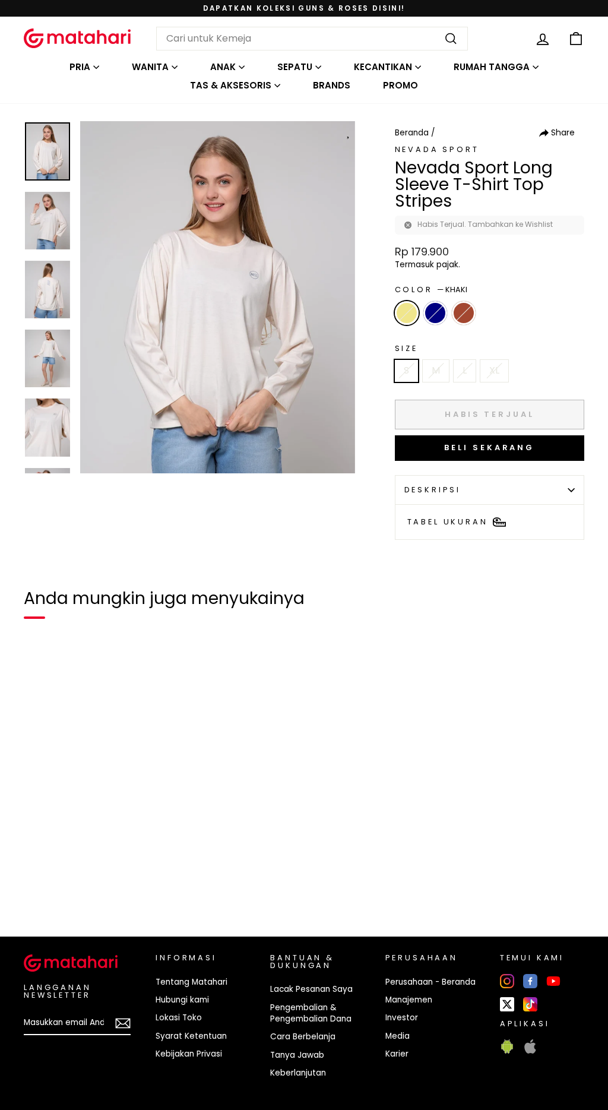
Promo (400, 85)
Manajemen (408, 999)
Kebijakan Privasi (189, 1054)
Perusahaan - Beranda (430, 982)
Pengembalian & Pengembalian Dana (311, 1013)
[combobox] (312, 38)
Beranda (412, 132)
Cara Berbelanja (302, 1036)
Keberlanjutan (298, 1073)
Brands (331, 85)
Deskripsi (432, 490)
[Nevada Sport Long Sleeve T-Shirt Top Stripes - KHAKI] (40, 886)
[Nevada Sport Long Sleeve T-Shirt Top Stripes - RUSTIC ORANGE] (83, 886)
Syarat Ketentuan (191, 1036)
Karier (396, 1054)
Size (406, 348)
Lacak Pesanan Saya (311, 989)
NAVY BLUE (435, 313)
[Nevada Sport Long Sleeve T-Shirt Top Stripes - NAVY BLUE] (61, 886)
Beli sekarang (489, 447)
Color (431, 289)
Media (397, 1036)
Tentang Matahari (191, 982)
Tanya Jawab (297, 1055)
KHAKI (407, 313)
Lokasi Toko (179, 1017)
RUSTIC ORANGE (464, 313)
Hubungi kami (182, 999)
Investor (401, 1017)
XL (494, 370)
